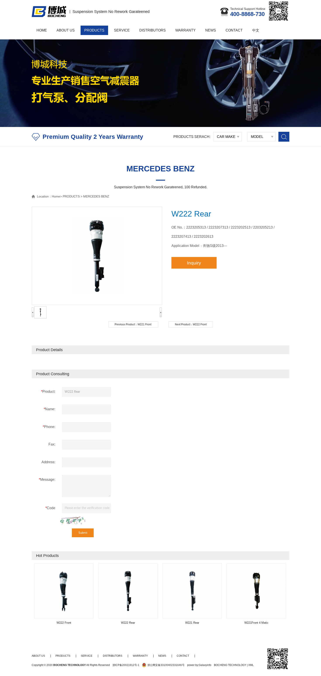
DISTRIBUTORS (152, 30)
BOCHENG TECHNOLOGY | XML (234, 665)
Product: (48, 391)
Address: (48, 462)
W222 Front (200, 324)
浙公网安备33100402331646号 (166, 665)
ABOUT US (66, 30)
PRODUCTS (94, 30)
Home (56, 196)
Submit (82, 532)
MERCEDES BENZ (96, 196)
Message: (47, 479)
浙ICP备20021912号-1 (125, 665)
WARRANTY (185, 30)
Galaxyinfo (205, 665)
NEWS (210, 30)
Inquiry (194, 262)
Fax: (51, 444)
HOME (41, 30)
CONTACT (234, 30)
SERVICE (122, 30)
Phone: (49, 427)
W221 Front (144, 324)
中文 (255, 30)
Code (50, 508)
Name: (49, 409)
